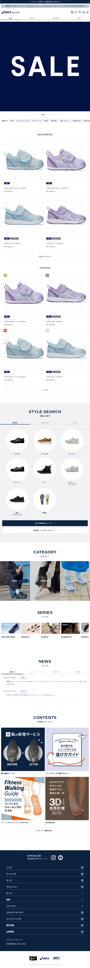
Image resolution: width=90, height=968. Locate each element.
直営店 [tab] (56, 672)
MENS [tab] (15, 423)
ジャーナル (11, 906)
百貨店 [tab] (78, 672)
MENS (32, 18)
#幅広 (46, 121)
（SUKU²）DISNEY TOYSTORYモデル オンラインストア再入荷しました (30, 695)
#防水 (12, 121)
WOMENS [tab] (45, 423)
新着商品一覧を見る (45, 256)
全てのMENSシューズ (43, 523)
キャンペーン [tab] (34, 672)
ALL (10, 18)
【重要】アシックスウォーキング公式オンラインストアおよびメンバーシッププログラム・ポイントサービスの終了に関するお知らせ (46, 683)
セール (9, 893)
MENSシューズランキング (44, 530)
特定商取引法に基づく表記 (16, 944)
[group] (45, 66)
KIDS (79, 18)
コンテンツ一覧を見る (43, 830)
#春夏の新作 (77, 121)
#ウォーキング (37, 121)
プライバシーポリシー (14, 940)
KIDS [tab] (75, 423)
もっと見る (45, 390)
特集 (8, 900)
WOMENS (56, 18)
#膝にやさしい (65, 121)
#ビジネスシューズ (23, 121)
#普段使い (54, 121)
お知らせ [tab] (12, 672)
